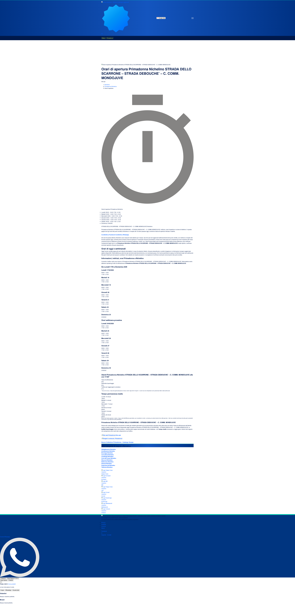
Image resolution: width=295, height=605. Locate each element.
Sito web (118, 435)
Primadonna (110, 38)
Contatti (109, 535)
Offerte (103, 38)
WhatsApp (8, 590)
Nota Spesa (13, 578)
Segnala (103, 535)
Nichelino (107, 84)
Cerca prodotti (12, 584)
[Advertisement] (147, 51)
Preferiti (3, 578)
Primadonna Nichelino (110, 86)
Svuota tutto (16, 590)
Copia (2, 590)
